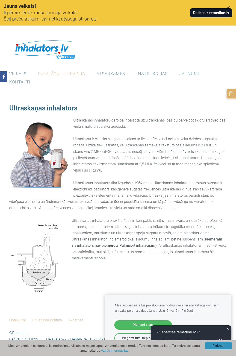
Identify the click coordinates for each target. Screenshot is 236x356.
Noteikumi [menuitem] (17, 320)
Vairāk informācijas (114, 350)
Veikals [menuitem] (18, 73)
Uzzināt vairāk (169, 311)
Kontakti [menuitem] (19, 82)
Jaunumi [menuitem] (189, 73)
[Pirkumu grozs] (231, 93)
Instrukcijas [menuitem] (152, 73)
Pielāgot (187, 311)
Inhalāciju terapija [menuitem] (61, 73)
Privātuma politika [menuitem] (47, 320)
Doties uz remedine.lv (211, 13)
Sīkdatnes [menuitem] (75, 320)
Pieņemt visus (143, 325)
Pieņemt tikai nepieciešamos (143, 338)
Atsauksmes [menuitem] (111, 73)
